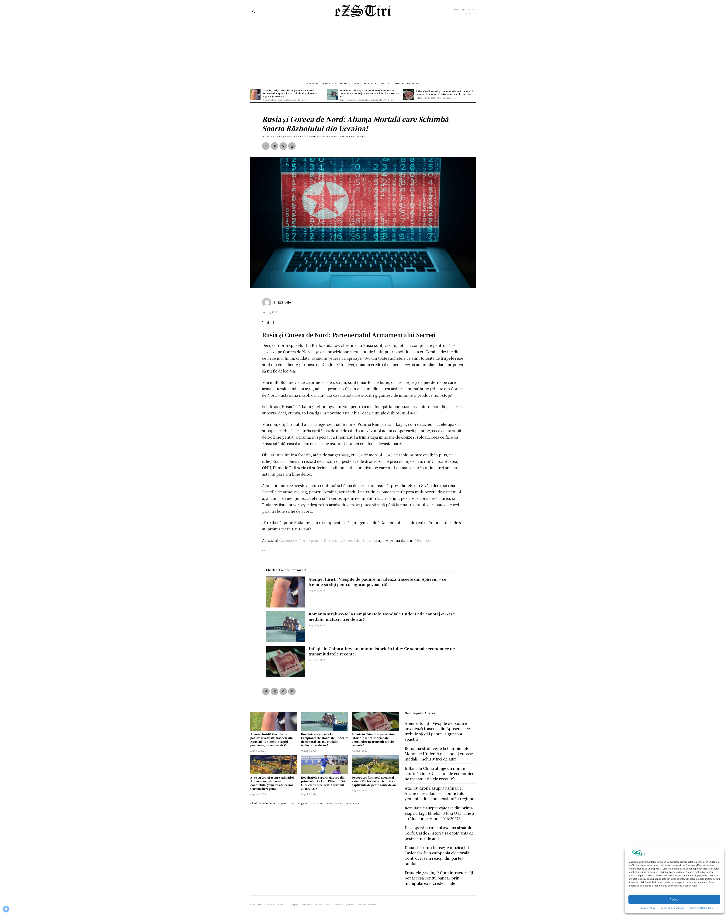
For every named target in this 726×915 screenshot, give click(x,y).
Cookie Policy (647, 907)
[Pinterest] (283, 146)
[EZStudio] (267, 302)
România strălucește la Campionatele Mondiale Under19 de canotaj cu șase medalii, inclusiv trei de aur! (369, 93)
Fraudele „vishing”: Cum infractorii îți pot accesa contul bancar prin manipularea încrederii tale (439, 878)
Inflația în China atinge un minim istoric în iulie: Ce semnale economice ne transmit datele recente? (445, 92)
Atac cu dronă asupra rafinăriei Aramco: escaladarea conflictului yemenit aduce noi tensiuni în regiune (272, 783)
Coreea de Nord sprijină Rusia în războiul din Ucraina (328, 540)
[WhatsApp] (292, 146)
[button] (253, 11)
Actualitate (268, 136)
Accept (674, 899)
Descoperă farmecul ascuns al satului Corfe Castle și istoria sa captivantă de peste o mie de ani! (375, 781)
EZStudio (284, 302)
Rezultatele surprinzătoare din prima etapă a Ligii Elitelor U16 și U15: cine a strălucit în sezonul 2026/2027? (324, 783)
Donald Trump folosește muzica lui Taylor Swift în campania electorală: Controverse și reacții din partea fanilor (437, 855)
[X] (274, 146)
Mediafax (422, 540)
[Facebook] (266, 146)
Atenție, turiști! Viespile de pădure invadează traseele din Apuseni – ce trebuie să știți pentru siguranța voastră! (290, 93)
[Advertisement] (363, 50)
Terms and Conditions (672, 907)
